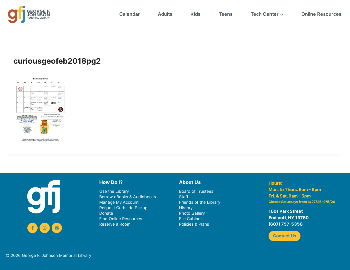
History (186, 207)
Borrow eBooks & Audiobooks (127, 196)
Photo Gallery (192, 213)
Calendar (129, 14)
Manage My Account (119, 202)
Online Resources (321, 14)
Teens (226, 14)
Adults (165, 14)
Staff (183, 196)
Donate (106, 213)
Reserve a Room (114, 224)
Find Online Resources (120, 218)
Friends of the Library (199, 202)
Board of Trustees (196, 191)
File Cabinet (190, 218)
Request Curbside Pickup (123, 207)
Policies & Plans (194, 224)
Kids (195, 14)
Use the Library (114, 191)
